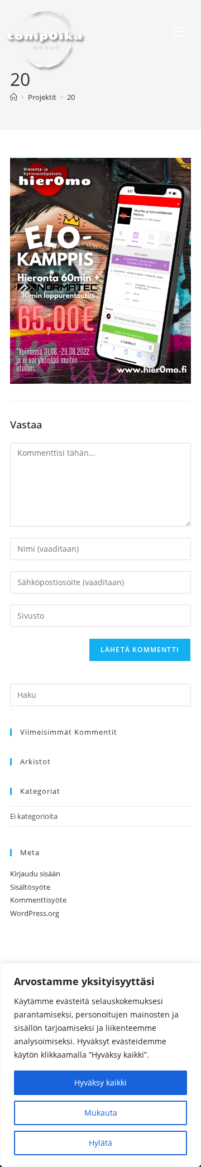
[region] (100, 1065)
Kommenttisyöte (38, 900)
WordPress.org (34, 913)
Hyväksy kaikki (100, 1082)
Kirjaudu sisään (35, 874)
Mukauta (100, 1112)
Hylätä (100, 1142)
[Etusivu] (13, 97)
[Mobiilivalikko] (178, 33)
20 (71, 97)
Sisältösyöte (30, 887)
